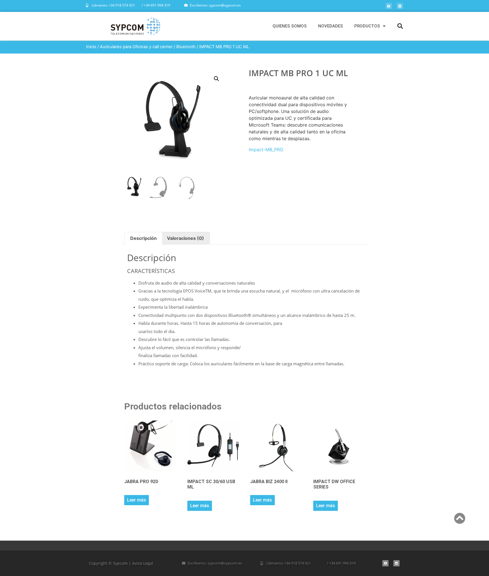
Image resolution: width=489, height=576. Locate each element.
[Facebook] (389, 6)
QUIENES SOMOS (290, 26)
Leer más (136, 500)
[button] (400, 26)
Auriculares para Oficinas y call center (136, 46)
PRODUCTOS (367, 26)
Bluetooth (186, 46)
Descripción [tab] (143, 238)
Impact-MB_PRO (266, 149)
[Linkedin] (400, 6)
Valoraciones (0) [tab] (185, 238)
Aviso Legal (142, 563)
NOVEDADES (330, 26)
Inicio (91, 46)
